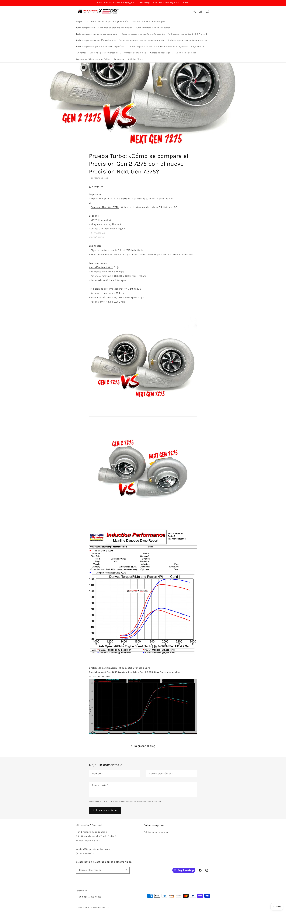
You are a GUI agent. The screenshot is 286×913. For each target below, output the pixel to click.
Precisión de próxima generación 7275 (111, 288)
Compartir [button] (97, 186)
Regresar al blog (144, 745)
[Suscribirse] (126, 870)
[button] (105, 53)
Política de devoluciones (156, 832)
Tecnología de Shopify (99, 907)
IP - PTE (86, 907)
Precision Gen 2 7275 (103, 198)
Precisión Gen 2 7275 (101, 267)
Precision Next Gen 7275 (105, 207)
